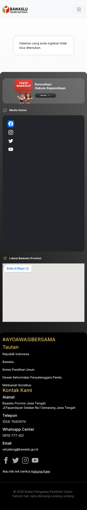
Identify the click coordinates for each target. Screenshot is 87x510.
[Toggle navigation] (78, 9)
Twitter (15, 460)
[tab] (11, 123)
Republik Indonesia (16, 354)
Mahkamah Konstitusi (17, 385)
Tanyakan (43, 95)
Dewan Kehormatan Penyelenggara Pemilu (32, 377)
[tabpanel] (48, 183)
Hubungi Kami (40, 471)
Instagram (25, 460)
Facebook (6, 460)
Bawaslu (8, 362)
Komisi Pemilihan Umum (18, 369)
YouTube (35, 460)
